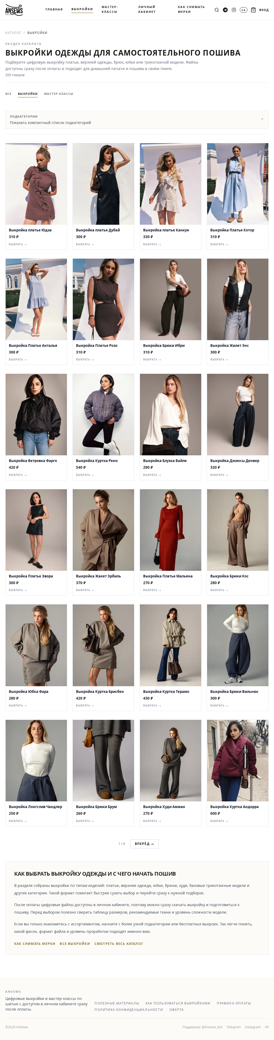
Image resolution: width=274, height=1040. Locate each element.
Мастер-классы (58, 94)
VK (267, 1027)
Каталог (13, 33)
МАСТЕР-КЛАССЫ (110, 9)
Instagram (253, 1027)
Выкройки (28, 94)
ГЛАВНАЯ (54, 9)
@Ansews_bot (212, 1027)
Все (8, 94)
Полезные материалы (116, 1003)
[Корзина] (253, 10)
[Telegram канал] (225, 10)
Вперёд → (144, 843)
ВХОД (264, 10)
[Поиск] (216, 10)
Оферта (176, 1010)
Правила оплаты (234, 1003)
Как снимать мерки (34, 944)
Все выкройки (75, 944)
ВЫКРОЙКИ (82, 9)
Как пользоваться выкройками (178, 1003)
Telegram (234, 1027)
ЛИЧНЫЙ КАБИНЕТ (147, 9)
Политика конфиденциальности (128, 1010)
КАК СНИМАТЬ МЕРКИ (191, 9)
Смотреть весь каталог (118, 944)
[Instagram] (234, 10)
